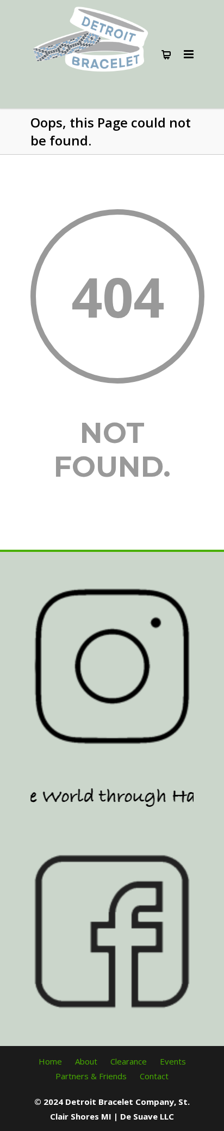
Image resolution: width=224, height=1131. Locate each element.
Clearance (128, 1061)
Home (50, 1061)
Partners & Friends (91, 1076)
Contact (154, 1076)
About (86, 1061)
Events (173, 1061)
